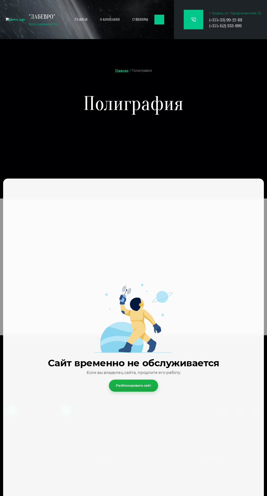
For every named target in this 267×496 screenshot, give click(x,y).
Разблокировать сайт (133, 385)
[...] (159, 19)
